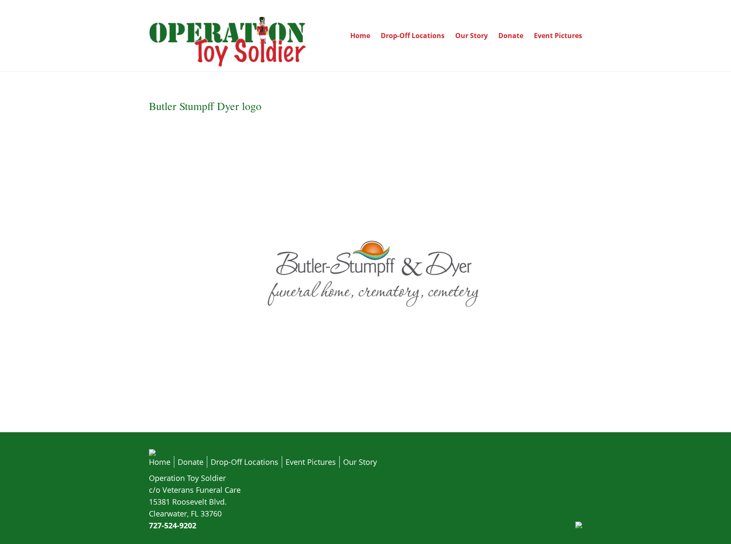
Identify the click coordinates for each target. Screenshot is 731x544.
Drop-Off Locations (413, 35)
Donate (510, 35)
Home (360, 35)
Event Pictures (558, 35)
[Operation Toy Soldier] (228, 65)
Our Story (471, 35)
